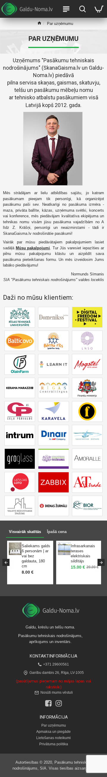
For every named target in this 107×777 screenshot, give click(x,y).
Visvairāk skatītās (25, 531)
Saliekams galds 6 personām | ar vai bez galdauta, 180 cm (35, 556)
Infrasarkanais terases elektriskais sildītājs (82, 553)
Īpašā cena (57, 531)
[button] (6, 562)
